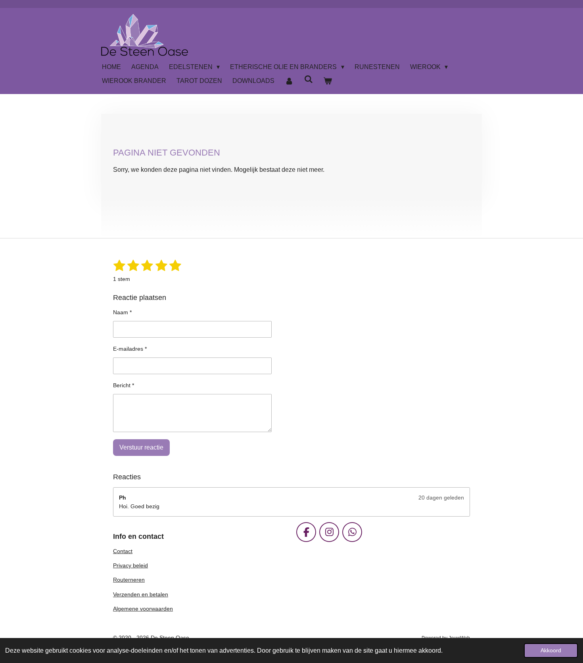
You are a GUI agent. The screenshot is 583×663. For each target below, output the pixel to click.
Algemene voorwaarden (143, 608)
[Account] (289, 81)
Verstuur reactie (141, 447)
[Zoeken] (308, 79)
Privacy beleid (130, 565)
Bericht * (123, 385)
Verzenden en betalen (140, 594)
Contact (122, 551)
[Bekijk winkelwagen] (327, 81)
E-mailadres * (130, 349)
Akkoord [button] (551, 650)
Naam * (122, 312)
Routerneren (129, 580)
